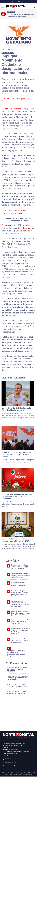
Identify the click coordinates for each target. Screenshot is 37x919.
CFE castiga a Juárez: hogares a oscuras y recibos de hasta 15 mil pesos (20, 583)
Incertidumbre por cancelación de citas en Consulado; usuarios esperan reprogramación (20, 603)
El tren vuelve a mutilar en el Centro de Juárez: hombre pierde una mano (20, 640)
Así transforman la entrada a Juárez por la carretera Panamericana (20, 621)
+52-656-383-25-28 (10, 759)
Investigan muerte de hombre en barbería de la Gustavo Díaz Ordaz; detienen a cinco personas (20, 631)
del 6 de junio (24, 228)
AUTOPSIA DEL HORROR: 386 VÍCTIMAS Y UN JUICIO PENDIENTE (17, 669)
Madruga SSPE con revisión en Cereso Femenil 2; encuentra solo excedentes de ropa (16, 653)
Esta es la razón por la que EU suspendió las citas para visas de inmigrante (20, 566)
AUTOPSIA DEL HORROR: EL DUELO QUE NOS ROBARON (17, 685)
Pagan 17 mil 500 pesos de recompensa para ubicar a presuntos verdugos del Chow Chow (19, 593)
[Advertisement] (17, 713)
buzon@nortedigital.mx (12, 762)
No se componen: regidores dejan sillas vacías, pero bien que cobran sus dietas (20, 613)
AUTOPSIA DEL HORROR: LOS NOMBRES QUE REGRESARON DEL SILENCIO (18, 677)
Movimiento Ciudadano (12, 109)
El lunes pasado (8, 225)
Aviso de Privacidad (9, 766)
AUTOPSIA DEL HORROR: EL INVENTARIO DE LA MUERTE (17, 692)
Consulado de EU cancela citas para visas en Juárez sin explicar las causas (20, 575)
